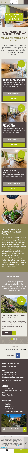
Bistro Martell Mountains (14, 411)
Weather (8, 404)
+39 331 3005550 (10, 373)
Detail (7, 333)
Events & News (10, 409)
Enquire (14, 98)
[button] (26, 2)
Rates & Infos (9, 406)
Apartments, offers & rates (10, 349)
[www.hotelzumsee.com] (14, 420)
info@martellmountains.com (14, 377)
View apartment (14, 93)
